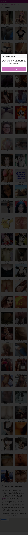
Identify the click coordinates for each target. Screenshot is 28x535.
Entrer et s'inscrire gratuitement (14, 69)
